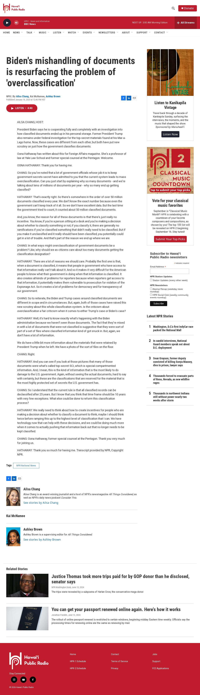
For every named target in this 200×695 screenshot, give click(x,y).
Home (6, 32)
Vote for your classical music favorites (170, 203)
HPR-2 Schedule (78, 668)
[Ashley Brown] (13, 536)
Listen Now (170, 134)
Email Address (158, 266)
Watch (72, 32)
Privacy (114, 668)
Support (156, 661)
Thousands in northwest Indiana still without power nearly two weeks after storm (171, 397)
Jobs (154, 654)
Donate (189, 8)
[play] (7, 23)
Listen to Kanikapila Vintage (170, 105)
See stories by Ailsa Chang (40, 503)
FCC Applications (160, 668)
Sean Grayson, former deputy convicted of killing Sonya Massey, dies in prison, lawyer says (172, 362)
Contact (115, 654)
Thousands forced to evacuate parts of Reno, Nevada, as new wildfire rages (173, 379)
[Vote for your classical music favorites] (170, 170)
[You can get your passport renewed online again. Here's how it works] (27, 618)
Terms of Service (119, 661)
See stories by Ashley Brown (42, 539)
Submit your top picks (170, 239)
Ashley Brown (53, 96)
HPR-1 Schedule (78, 661)
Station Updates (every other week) (170, 280)
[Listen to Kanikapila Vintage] (170, 72)
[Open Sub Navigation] (22, 32)
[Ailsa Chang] (13, 496)
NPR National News (26, 465)
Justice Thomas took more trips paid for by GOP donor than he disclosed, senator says (120, 579)
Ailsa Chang (22, 96)
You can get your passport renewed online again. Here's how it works (116, 609)
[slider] (21, 22)
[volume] (16, 22)
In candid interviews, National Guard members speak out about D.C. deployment (171, 344)
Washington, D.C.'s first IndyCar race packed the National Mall (173, 328)
